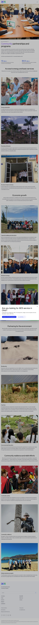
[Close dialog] (37, 306)
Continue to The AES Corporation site (9, 316)
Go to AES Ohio (21, 316)
